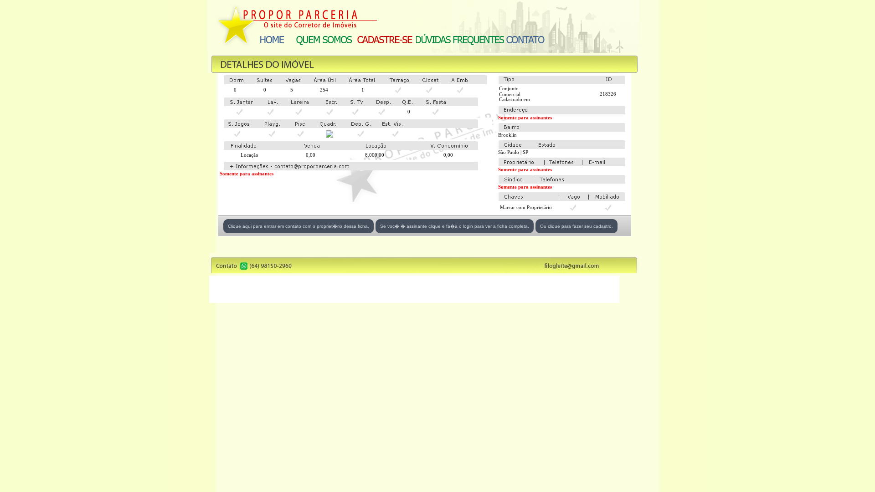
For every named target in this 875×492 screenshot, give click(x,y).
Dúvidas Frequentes (459, 39)
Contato (525, 39)
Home (272, 39)
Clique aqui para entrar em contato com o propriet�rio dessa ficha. (298, 226)
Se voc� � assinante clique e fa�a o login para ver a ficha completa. (454, 226)
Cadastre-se (385, 39)
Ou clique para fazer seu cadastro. (576, 226)
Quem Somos (324, 39)
